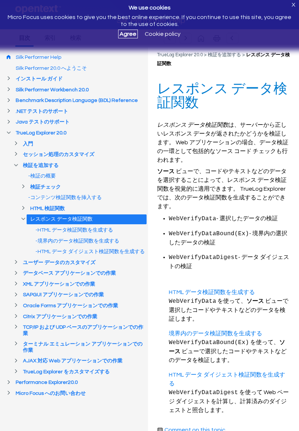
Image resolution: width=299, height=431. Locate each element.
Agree (128, 34)
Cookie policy (162, 34)
